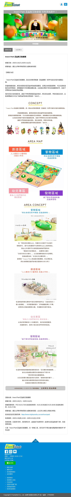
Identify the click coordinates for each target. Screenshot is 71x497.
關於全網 (10, 467)
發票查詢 (10, 477)
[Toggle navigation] (65, 4)
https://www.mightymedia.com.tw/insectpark (35, 414)
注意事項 (19, 50)
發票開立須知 (11, 480)
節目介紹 (8, 50)
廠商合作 (10, 469)
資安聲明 (10, 474)
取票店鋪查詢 (11, 489)
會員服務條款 (11, 472)
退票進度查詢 (11, 486)
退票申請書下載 (12, 484)
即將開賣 (35, 44)
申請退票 (10, 482)
